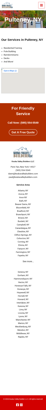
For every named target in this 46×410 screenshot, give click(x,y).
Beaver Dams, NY (23, 204)
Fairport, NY (23, 248)
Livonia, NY (23, 313)
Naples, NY (23, 337)
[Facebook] (17, 404)
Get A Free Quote (23, 132)
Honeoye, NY (23, 289)
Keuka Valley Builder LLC (18, 399)
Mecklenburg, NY (23, 326)
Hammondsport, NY (23, 279)
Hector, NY (23, 282)
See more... (28, 261)
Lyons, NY (23, 316)
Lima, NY (23, 309)
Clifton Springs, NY (23, 235)
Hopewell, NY (23, 292)
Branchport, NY (23, 214)
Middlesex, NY (23, 333)
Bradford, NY (23, 211)
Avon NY (23, 197)
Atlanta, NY (23, 190)
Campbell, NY (23, 224)
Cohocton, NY (23, 238)
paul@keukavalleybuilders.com (23, 177)
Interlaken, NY (23, 303)
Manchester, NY (23, 320)
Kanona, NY (23, 306)
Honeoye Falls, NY (23, 285)
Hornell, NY (23, 296)
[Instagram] (21, 404)
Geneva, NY (23, 272)
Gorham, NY (23, 275)
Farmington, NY (23, 252)
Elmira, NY (23, 245)
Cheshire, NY (23, 231)
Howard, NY (23, 299)
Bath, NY (23, 201)
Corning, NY (23, 241)
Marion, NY (23, 323)
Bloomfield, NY (23, 207)
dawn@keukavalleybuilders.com (23, 173)
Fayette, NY (23, 255)
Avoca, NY (23, 194)
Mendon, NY (23, 330)
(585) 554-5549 (29, 122)
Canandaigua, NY (23, 228)
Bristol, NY (23, 218)
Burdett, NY (23, 221)
